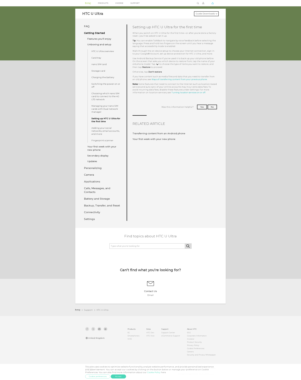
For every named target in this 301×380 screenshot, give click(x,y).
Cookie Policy (153, 372)
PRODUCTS (103, 3)
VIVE (130, 339)
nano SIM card (99, 64)
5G (129, 333)
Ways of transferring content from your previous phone (179, 79)
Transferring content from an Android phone (159, 133)
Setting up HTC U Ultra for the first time (105, 120)
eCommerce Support (170, 336)
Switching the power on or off (105, 85)
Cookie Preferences (195, 348)
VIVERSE (119, 3)
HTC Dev (150, 333)
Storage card (98, 71)
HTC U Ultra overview (102, 51)
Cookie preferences (98, 376)
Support (88, 310)
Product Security (194, 342)
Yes (202, 107)
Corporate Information (197, 336)
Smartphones (133, 336)
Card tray (96, 58)
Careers (190, 352)
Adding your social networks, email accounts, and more (105, 131)
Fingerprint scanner (102, 140)
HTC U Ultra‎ (103, 310)
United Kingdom (96, 338)
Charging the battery (102, 77)
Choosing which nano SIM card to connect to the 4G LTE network (105, 96)
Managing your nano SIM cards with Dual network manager (104, 109)
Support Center (168, 333)
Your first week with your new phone (154, 139)
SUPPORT (135, 3)
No (212, 107)
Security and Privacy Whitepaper (201, 355)
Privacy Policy (193, 345)
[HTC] (88, 3)
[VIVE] (213, 3)
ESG (189, 333)
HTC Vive (150, 336)
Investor (190, 339)
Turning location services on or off (188, 92)
